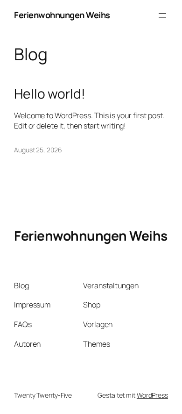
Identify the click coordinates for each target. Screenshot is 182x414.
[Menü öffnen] (162, 15)
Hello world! (49, 93)
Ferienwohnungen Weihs (62, 15)
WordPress (152, 395)
